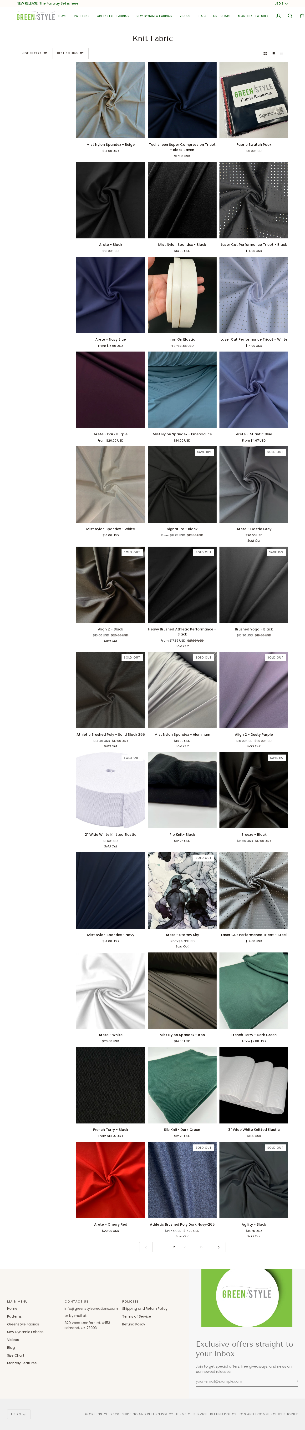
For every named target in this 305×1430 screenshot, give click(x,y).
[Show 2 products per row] (265, 53)
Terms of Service (136, 1316)
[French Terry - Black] (110, 1085)
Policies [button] (130, 1301)
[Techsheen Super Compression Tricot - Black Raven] (182, 100)
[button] (82, 16)
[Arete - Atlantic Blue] (253, 390)
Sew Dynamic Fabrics (25, 1331)
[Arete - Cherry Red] (110, 1180)
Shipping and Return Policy (145, 1308)
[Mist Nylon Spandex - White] (110, 484)
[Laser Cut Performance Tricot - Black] (253, 200)
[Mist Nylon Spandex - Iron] (182, 990)
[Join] (294, 1381)
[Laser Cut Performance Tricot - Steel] (253, 890)
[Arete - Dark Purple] (110, 390)
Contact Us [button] (76, 1301)
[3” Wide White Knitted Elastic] (253, 1085)
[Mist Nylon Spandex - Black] (182, 200)
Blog (11, 1347)
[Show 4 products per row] (283, 53)
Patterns (14, 1316)
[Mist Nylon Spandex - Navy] (110, 890)
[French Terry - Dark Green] (253, 990)
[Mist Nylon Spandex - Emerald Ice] (182, 390)
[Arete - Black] (110, 200)
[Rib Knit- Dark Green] (182, 1085)
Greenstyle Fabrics (23, 1324)
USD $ (279, 3)
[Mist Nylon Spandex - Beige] (110, 100)
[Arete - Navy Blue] (110, 295)
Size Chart (15, 1355)
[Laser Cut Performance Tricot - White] (253, 295)
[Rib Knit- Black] (182, 790)
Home (12, 1308)
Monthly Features (22, 1363)
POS (242, 1414)
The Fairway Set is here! (58, 3)
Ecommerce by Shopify (276, 1414)
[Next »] (219, 1247)
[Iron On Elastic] (182, 295)
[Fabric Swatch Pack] (253, 100)
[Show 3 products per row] (273, 53)
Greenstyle (99, 1414)
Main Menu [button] (17, 1301)
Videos (13, 1339)
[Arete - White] (110, 990)
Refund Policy (133, 1324)
